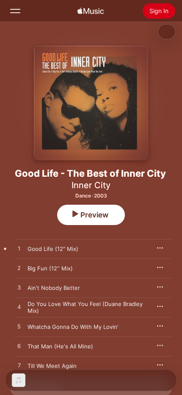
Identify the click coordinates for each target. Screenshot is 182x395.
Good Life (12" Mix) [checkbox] (53, 248)
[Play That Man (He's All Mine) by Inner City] (19, 346)
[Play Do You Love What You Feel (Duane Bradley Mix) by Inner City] (19, 307)
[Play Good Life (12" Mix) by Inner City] (19, 249)
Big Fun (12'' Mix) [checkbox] (50, 268)
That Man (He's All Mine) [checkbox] (60, 346)
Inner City (91, 185)
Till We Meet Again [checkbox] (52, 365)
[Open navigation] (15, 11)
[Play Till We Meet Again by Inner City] (19, 366)
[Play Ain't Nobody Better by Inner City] (19, 288)
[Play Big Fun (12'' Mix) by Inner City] (19, 268)
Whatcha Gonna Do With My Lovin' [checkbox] (73, 326)
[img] (90, 11)
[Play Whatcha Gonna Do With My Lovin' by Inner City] (19, 327)
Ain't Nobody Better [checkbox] (54, 287)
